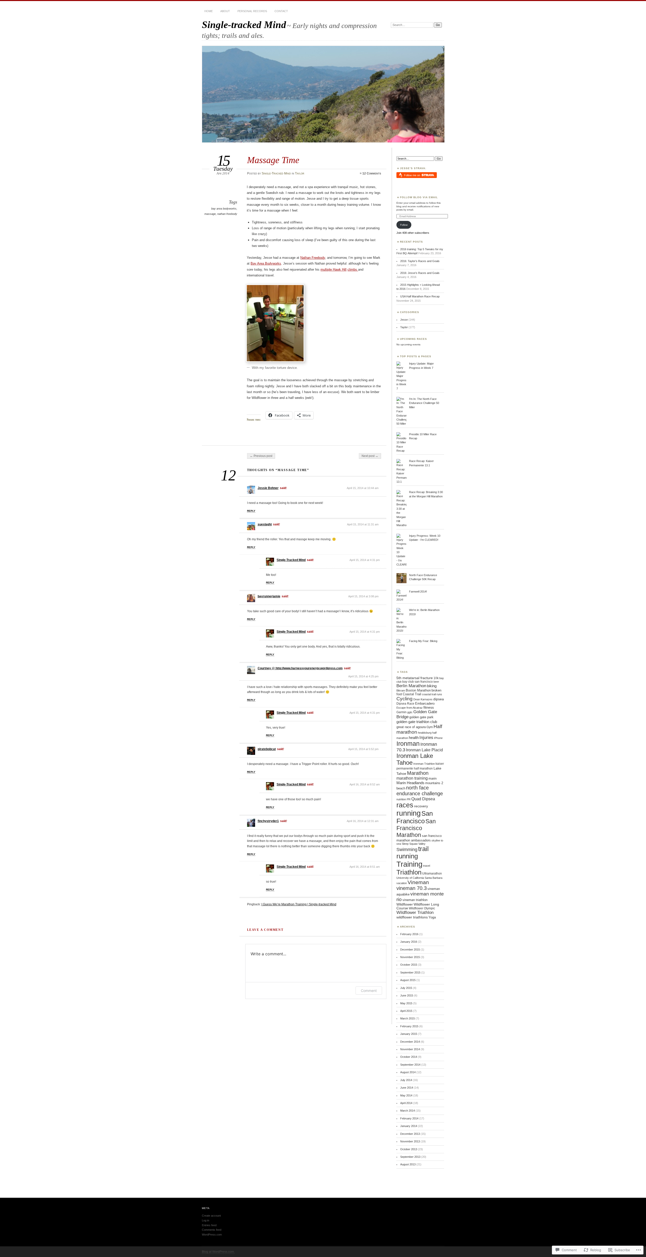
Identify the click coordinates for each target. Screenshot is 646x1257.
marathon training (412, 778)
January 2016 (408, 941)
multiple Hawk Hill (333, 269)
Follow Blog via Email (419, 197)
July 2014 (406, 1080)
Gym (429, 727)
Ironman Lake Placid (424, 750)
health (414, 737)
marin (432, 778)
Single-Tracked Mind (276, 173)
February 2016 (409, 934)
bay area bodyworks (223, 208)
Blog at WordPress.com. (218, 1251)
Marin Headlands (410, 783)
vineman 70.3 (411, 888)
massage (210, 213)
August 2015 (408, 980)
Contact (281, 11)
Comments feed (211, 1229)
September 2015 (410, 972)
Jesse (404, 319)
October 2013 (408, 1149)
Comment (369, 990)
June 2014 (406, 1087)
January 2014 (408, 1125)
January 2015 (408, 1033)
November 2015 (410, 957)
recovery (421, 806)
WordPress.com (212, 1234)
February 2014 (409, 1118)
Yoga (432, 917)
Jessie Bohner (268, 488)
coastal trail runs (432, 694)
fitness (428, 707)
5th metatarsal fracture (414, 678)
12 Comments (371, 173)
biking (432, 686)
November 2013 (410, 1141)
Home (208, 11)
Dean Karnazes (423, 699)
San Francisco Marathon (416, 828)
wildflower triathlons (412, 917)
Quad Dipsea (423, 799)
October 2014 (408, 1056)
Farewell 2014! (418, 591)
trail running (412, 852)
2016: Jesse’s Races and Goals (420, 272)
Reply (251, 510)
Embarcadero (425, 703)
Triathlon (408, 872)
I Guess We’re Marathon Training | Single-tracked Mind (298, 904)
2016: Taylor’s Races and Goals (420, 261)
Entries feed (209, 1225)
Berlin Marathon (411, 685)
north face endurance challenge (419, 790)
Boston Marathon (418, 690)
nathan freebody (227, 213)
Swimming (406, 849)
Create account (211, 1215)
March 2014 (407, 1110)
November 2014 (410, 1049)
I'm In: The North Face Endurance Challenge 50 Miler (424, 403)
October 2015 (408, 964)
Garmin (401, 712)
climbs (352, 269)
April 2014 (406, 1103)
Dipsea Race (405, 703)
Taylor (299, 173)
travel (426, 865)
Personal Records (252, 11)
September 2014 (410, 1064)
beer (436, 681)
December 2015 (410, 949)
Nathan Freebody (312, 258)
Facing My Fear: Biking (423, 641)
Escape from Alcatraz (409, 707)
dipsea (438, 699)
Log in (205, 1220)
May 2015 (406, 1003)
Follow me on (412, 175)
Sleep (405, 843)
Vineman (418, 882)
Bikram (400, 690)
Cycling (404, 698)
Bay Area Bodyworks (266, 263)
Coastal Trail (412, 694)
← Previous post (261, 456)
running (408, 813)
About (225, 11)
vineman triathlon (414, 900)
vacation (401, 883)
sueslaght (265, 524)
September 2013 (410, 1156)
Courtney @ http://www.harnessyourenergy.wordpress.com (300, 668)
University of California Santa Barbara (419, 877)
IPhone (438, 737)
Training (409, 864)
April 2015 (406, 1010)
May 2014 (406, 1095)
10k (436, 678)
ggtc (410, 712)
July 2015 (406, 987)
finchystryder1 (268, 821)
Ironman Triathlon (424, 763)
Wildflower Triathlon (415, 912)
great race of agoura (411, 727)
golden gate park (421, 717)
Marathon (417, 773)
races (404, 805)
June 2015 (406, 995)
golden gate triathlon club (416, 722)
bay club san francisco (417, 681)
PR (409, 799)
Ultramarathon (432, 873)
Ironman (408, 743)
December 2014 (410, 1041)
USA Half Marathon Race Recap (420, 296)
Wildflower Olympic (422, 908)
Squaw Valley (417, 843)
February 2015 (409, 1026)
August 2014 (408, 1072)
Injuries (426, 737)
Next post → (370, 456)
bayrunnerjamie (269, 596)
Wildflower (404, 904)
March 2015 (407, 1018)
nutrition (401, 799)
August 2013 (408, 1164)
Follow (404, 224)
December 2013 (410, 1133)
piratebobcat (267, 749)
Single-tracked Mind (244, 24)
